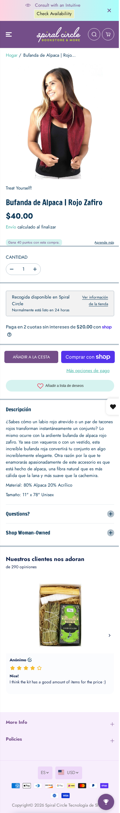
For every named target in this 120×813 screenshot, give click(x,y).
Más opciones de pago (88, 370)
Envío (11, 227)
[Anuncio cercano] (109, 10)
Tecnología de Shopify (87, 805)
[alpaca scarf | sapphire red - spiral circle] (60, 121)
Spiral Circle (55, 805)
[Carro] (108, 34)
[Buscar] (94, 34)
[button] (9, 34)
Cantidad (16, 257)
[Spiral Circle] (58, 34)
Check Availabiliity (54, 13)
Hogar (11, 55)
